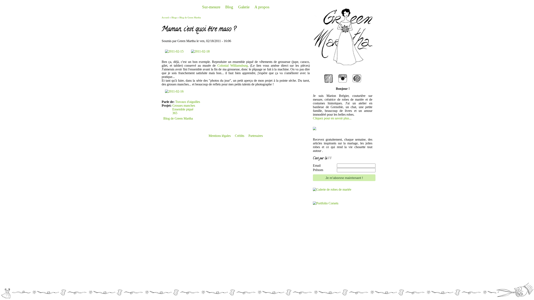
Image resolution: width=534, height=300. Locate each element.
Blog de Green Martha (190, 17)
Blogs (174, 17)
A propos (261, 7)
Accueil (165, 17)
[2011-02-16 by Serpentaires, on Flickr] (174, 91)
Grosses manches (183, 105)
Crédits (239, 136)
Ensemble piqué (182, 109)
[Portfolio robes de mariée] (332, 189)
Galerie (243, 7)
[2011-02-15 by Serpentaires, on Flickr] (175, 51)
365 (174, 113)
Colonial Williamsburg (232, 65)
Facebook (329, 75)
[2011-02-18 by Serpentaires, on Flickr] (200, 51)
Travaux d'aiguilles (187, 102)
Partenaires (255, 136)
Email (317, 165)
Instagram (343, 75)
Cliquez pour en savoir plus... (332, 118)
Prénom (318, 170)
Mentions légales (220, 136)
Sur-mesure (211, 7)
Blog (229, 7)
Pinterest (357, 75)
